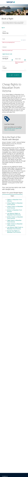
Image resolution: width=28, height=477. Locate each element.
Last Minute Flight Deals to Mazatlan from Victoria (15, 228)
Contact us (5, 476)
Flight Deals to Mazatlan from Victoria (14, 221)
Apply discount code (7, 54)
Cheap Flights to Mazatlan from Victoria (14, 203)
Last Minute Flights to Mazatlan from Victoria (14, 214)
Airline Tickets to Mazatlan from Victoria (15, 217)
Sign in (3, 27)
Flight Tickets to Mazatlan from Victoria (14, 224)
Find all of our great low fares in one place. (12, 129)
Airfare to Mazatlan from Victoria (14, 210)
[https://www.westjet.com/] (11, 3)
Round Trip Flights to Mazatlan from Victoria (14, 231)
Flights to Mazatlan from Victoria (14, 200)
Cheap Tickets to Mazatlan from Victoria (15, 207)
